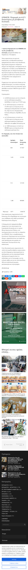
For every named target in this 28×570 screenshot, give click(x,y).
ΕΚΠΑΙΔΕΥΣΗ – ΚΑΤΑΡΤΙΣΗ (9, 487)
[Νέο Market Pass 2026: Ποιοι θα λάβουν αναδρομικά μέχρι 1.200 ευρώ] (14, 427)
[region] (14, 557)
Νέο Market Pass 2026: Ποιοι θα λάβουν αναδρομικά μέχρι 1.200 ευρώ (13, 437)
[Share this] (6, 276)
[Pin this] (16, 276)
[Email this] (3, 276)
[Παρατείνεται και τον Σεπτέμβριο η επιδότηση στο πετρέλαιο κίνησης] (14, 364)
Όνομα (4, 534)
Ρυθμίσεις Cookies (14, 563)
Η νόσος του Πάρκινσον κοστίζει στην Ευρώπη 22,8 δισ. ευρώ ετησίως (16, 467)
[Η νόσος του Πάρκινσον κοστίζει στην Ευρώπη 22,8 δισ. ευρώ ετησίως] (4, 467)
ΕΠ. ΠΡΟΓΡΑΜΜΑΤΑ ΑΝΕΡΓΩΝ (10, 489)
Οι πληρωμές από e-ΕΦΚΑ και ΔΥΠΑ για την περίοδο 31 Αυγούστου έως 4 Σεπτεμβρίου (13, 394)
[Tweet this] (9, 276)
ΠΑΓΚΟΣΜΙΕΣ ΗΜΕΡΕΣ (8, 498)
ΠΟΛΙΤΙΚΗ (4, 505)
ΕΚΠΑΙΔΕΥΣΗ (5, 485)
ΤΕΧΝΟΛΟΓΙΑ (5, 509)
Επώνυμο (4, 540)
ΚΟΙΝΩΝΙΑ (5, 494)
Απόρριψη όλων (14, 567)
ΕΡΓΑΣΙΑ (4, 491)
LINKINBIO (5, 518)
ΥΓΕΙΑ (3, 513)
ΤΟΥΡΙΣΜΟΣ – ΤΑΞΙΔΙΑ (8, 511)
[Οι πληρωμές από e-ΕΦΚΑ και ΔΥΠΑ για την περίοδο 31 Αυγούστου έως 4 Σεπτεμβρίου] (14, 384)
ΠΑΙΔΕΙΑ (4, 500)
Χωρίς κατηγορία (6, 516)
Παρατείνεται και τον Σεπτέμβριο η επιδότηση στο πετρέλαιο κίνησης (11, 374)
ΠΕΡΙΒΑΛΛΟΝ (5, 502)
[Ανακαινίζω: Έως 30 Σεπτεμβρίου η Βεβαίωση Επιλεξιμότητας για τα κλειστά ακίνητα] (14, 405)
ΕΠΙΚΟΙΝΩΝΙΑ (5, 521)
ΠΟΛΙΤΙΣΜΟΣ (5, 507)
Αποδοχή (14, 559)
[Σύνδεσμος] (14, 11)
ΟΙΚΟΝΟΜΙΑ (10, 26)
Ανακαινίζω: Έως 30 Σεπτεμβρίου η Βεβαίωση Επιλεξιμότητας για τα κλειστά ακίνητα (13, 416)
